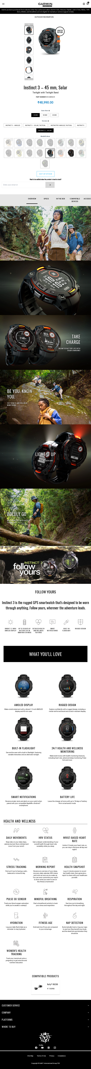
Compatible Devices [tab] (75, 200)
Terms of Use (41, 1056)
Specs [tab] (46, 199)
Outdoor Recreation (44, 17)
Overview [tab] (32, 199)
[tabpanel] (45, 587)
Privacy (51, 1056)
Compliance (62, 1056)
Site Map (30, 1056)
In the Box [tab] (60, 199)
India (41, 1045)
